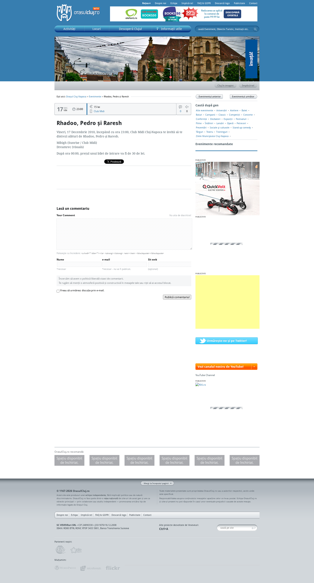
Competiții (234, 114)
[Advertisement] (227, 302)
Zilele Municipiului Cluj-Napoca (212, 136)
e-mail (116, 264)
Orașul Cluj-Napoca (80, 12)
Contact (253, 3)
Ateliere (234, 110)
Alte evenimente (204, 110)
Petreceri (241, 123)
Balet (244, 110)
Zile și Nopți (76, 549)
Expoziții (228, 118)
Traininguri (221, 131)
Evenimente (95, 96)
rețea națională (111, 498)
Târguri (199, 131)
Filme (199, 123)
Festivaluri (241, 118)
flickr (112, 568)
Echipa (173, 3)
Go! (255, 29)
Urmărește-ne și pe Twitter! (227, 340)
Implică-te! (187, 3)
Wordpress (65, 568)
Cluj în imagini (225, 85)
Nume (61, 264)
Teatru (209, 131)
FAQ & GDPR (204, 3)
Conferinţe (201, 118)
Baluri (199, 114)
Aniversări (221, 110)
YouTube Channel (205, 375)
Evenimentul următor (243, 96)
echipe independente (95, 495)
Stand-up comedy (242, 127)
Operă (230, 123)
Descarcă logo (222, 3)
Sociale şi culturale (219, 127)
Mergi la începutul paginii (156, 483)
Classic (222, 114)
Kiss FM (60, 549)
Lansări (220, 123)
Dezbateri (215, 118)
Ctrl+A (163, 529)
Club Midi (99, 111)
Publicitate (239, 3)
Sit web (153, 264)
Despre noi (160, 3)
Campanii (210, 114)
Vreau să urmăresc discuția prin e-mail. (82, 290)
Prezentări (201, 127)
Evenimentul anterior (210, 96)
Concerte (248, 114)
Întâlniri (209, 123)
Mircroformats (90, 568)
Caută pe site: (218, 528)
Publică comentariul (177, 297)
